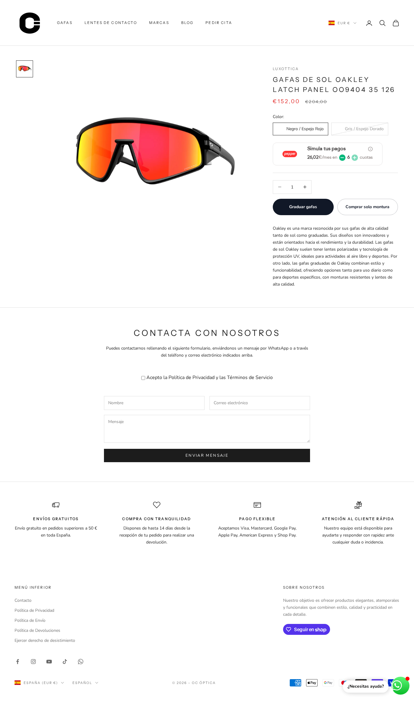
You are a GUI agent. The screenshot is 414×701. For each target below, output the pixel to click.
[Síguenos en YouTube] (49, 662)
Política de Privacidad (192, 377)
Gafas (64, 22)
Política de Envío (30, 620)
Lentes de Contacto (111, 22)
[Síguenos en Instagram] (33, 662)
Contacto (23, 600)
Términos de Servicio (250, 377)
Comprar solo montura (367, 207)
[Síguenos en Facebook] (18, 662)
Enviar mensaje (207, 455)
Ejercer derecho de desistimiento (45, 640)
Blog (187, 22)
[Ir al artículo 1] (24, 68)
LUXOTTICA (286, 68)
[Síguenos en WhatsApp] (81, 662)
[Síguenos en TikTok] (65, 662)
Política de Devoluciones (37, 630)
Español (82, 683)
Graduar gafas (303, 207)
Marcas (159, 22)
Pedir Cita (218, 22)
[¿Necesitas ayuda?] (400, 685)
